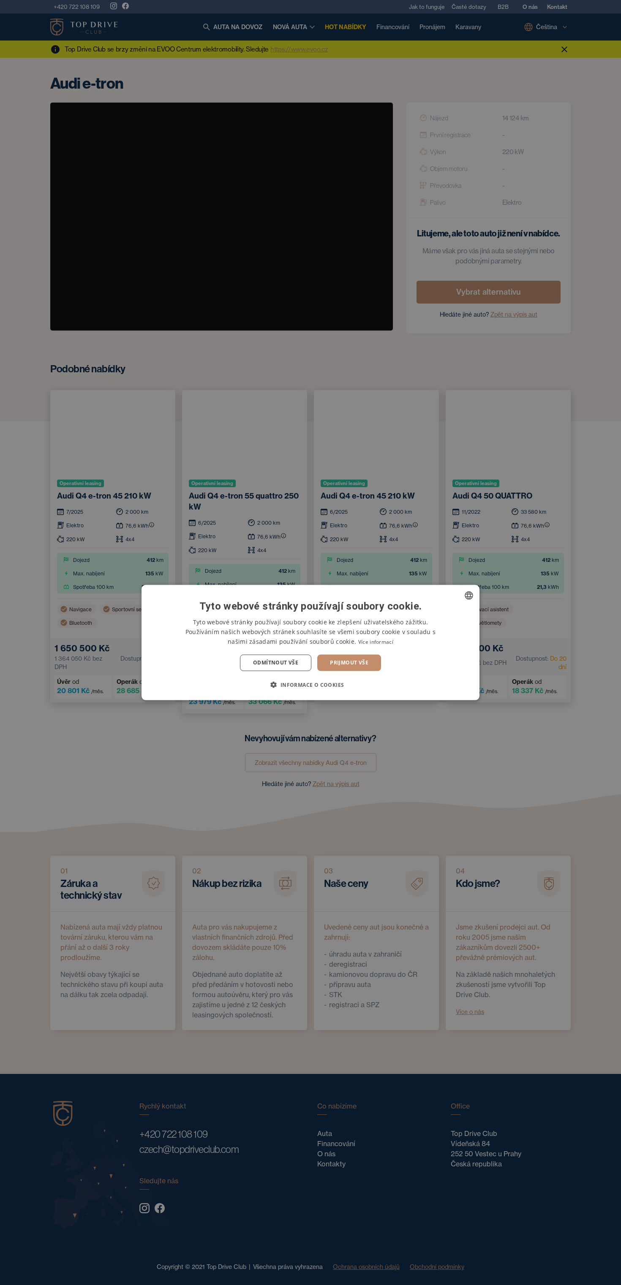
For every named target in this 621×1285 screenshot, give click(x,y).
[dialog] (310, 642)
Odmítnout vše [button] (275, 662)
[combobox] (469, 595)
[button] (310, 684)
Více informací (375, 641)
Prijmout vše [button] (349, 662)
